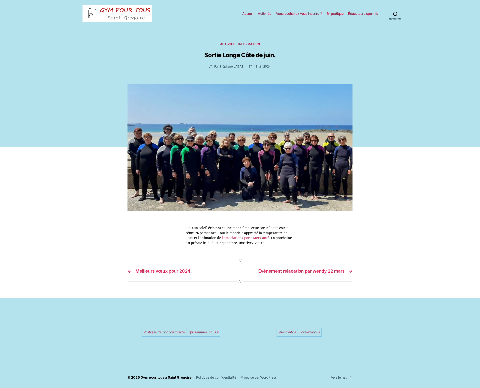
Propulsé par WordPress (259, 377)
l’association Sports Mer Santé (245, 238)
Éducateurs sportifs (363, 14)
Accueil (247, 14)
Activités (264, 14)
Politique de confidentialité (216, 377)
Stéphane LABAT (231, 66)
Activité (227, 44)
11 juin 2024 (262, 66)
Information (249, 44)
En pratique (335, 14)
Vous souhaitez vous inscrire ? (299, 14)
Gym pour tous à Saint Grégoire (165, 377)
